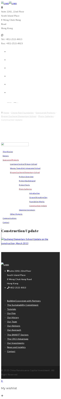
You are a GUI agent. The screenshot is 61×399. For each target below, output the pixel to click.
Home (6, 112)
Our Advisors (13, 325)
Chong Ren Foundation (21, 93)
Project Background (27, 181)
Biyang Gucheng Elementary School (18, 116)
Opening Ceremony (27, 210)
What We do (14, 60)
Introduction (34, 193)
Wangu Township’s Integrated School (25, 168)
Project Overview (26, 177)
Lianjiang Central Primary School (23, 164)
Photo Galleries (46, 116)
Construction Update (38, 206)
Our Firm (11, 313)
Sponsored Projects (45, 112)
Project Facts (24, 185)
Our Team (12, 321)
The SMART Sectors (18, 334)
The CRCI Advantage (17, 339)
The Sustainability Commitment (22, 305)
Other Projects (16, 214)
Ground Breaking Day (38, 197)
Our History (13, 317)
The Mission (8, 152)
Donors (6, 156)
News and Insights (18, 76)
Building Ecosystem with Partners (24, 301)
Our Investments (17, 68)
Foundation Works (37, 202)
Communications (10, 218)
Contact (12, 84)
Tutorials (11, 309)
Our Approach (14, 330)
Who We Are (14, 52)
